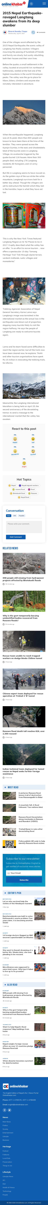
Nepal (13, 485)
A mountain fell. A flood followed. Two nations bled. (31, 806)
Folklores (6, 1155)
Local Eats (6, 1158)
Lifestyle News (8, 1176)
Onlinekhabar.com (9, 1095)
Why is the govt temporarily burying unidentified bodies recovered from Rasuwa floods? (21, 618)
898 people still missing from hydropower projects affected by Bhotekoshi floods (23, 579)
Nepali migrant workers (30, 485)
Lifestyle (6, 1136)
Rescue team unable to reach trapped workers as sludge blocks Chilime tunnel (22, 657)
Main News (7, 1122)
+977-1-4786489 (29, 1100)
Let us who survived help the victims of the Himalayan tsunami (17, 902)
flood (32, 489)
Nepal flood (25, 497)
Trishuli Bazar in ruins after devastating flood (31, 830)
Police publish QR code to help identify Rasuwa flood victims (32, 842)
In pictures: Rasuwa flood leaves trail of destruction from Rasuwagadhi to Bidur (31, 795)
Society (5, 1129)
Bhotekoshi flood (19, 493)
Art (4, 1180)
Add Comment (16, 537)
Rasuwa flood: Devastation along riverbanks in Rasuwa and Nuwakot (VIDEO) (31, 819)
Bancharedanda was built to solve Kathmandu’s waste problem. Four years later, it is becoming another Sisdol (18, 919)
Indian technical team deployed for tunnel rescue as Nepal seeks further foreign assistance (23, 771)
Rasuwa (34, 493)
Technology (7, 1191)
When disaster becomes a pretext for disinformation (18, 1062)
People (5, 1195)
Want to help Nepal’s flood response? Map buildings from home (16, 1029)
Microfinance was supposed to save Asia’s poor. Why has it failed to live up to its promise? (18, 969)
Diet (4, 1184)
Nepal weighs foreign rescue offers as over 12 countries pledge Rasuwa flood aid (18, 1046)
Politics (5, 1125)
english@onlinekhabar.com (18, 1105)
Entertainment (8, 1133)
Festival (5, 1151)
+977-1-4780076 (15, 1100)
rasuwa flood (20, 489)
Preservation (7, 1162)
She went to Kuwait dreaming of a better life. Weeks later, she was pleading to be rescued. (18, 952)
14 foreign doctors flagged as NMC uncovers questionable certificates (18, 936)
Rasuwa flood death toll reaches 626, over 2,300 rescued (24, 732)
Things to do (7, 1166)
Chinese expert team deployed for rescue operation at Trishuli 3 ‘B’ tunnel (23, 694)
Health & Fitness (9, 1187)
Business (6, 1140)
